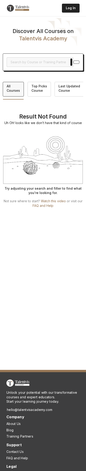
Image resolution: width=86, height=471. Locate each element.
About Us (13, 424)
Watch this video (53, 201)
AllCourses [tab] (13, 88)
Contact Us (15, 452)
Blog (10, 430)
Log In (71, 8)
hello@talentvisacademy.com (30, 410)
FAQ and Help (43, 206)
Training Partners (19, 436)
